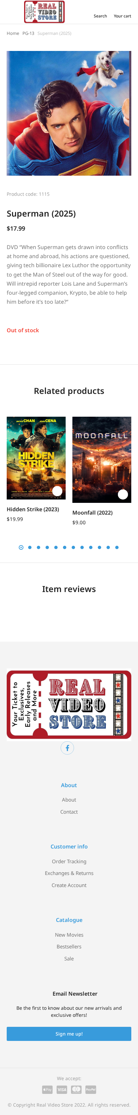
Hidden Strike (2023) (33, 509)
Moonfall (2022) (92, 512)
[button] (13, 455)
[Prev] (108, 193)
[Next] (125, 193)
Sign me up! (69, 1034)
